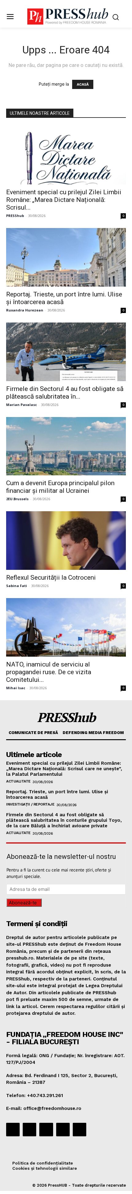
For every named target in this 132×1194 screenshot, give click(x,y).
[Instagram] (29, 1129)
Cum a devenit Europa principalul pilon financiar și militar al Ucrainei (60, 486)
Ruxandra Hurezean (24, 310)
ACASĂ (83, 84)
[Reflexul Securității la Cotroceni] (66, 540)
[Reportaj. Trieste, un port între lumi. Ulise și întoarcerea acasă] (66, 257)
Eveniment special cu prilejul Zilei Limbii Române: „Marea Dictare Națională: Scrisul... (63, 199)
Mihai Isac (15, 688)
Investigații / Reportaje (30, 804)
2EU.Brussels (17, 499)
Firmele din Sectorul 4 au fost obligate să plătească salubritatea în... (64, 392)
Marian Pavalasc (21, 404)
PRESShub (15, 215)
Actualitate (18, 781)
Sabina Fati (16, 585)
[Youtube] (79, 1129)
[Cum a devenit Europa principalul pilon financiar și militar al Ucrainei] (66, 446)
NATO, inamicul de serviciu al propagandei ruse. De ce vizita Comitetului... (48, 672)
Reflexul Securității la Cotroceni (51, 577)
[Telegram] (46, 1129)
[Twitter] (63, 1129)
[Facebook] (13, 1129)
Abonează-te (23, 903)
